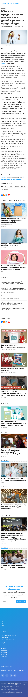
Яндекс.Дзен (17, 179)
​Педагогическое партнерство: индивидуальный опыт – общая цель (12, 308)
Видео (3, 625)
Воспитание (10, 292)
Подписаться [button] (21, 601)
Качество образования (13, 298)
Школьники (10, 285)
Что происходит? (12, 304)
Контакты (4, 654)
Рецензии (4, 623)
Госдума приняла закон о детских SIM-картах (12, 244)
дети (6, 186)
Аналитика (4, 620)
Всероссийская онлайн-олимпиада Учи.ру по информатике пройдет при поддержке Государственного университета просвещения (12, 282)
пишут (3, 63)
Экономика (5, 637)
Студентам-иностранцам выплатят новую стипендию (13, 566)
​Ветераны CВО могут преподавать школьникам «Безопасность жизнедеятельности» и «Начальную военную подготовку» (13, 289)
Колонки (4, 618)
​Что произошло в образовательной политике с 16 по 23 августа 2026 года (13, 423)
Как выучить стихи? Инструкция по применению (13, 346)
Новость (9, 9)
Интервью (4, 622)
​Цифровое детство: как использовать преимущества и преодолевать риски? (13, 267)
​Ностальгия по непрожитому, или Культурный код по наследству (13, 507)
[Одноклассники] (4, 195)
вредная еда (5, 189)
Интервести (5, 641)
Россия (23, 186)
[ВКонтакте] (2, 195)
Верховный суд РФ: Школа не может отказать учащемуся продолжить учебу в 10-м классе (12, 302)
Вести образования (6, 26)
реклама (17, 186)
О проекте (4, 652)
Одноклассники (6, 179)
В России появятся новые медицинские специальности (13, 479)
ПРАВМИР (9, 183)
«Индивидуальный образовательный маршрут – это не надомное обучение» (13, 393)
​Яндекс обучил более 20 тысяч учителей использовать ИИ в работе (12, 452)
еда (11, 186)
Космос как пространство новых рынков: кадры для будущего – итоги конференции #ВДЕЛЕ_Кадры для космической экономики (13, 537)
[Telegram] (6, 195)
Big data (4, 643)
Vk (24, 177)
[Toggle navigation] (25, 3)
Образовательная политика (9, 635)
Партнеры (4, 656)
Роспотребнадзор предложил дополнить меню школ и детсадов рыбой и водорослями (13, 221)
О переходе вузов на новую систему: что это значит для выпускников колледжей (13, 296)
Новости (4, 616)
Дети (3, 9)
